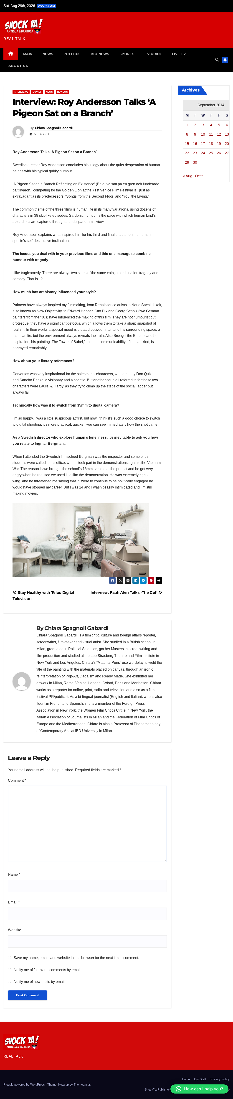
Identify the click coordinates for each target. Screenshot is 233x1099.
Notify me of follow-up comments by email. (47, 970)
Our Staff (200, 1079)
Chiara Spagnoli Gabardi (54, 128)
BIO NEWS (100, 54)
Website (14, 930)
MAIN (28, 54)
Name (14, 874)
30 (195, 162)
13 (227, 134)
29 (187, 162)
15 (187, 144)
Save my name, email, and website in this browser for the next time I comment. (76, 958)
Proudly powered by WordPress (24, 1084)
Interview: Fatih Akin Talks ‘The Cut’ (124, 592)
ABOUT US (18, 66)
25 (211, 153)
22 (187, 153)
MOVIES (37, 92)
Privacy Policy (220, 1079)
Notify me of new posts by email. (40, 982)
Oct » (199, 176)
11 (211, 134)
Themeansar (82, 1084)
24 (203, 153)
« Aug (187, 176)
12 (219, 134)
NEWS (48, 54)
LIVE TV (179, 54)
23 (195, 153)
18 (211, 144)
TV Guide (153, 54)
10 (203, 134)
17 (203, 144)
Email (14, 902)
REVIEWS (62, 92)
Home (186, 1079)
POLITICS (72, 54)
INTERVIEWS (21, 92)
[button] (217, 60)
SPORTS (127, 54)
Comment (17, 780)
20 (227, 144)
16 (195, 144)
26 (219, 153)
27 (227, 153)
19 (219, 144)
